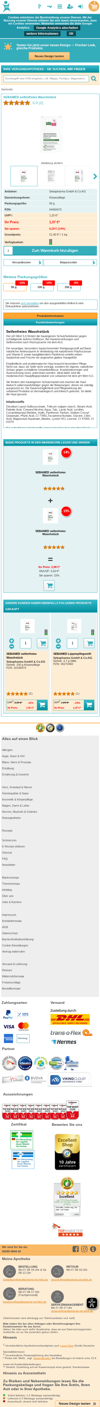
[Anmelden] (80, 6)
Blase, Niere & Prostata (16, 762)
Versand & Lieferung (14, 964)
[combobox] (46, 78)
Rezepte (7, 830)
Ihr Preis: (44, 567)
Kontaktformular (12, 920)
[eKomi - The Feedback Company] (40, 728)
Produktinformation (50, 315)
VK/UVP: (45, 571)
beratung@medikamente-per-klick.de (24, 1301)
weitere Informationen (42, 33)
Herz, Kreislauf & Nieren (17, 787)
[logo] (6, 7)
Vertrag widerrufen (13, 951)
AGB (5, 927)
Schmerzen (9, 840)
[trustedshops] (50, 728)
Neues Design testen (49, 56)
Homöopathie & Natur (15, 793)
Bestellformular (11, 988)
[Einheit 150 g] (68, 287)
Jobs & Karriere (12, 902)
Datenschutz (10, 933)
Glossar (7, 852)
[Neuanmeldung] (70, 6)
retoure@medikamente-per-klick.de (71, 1279)
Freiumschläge (11, 982)
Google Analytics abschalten (57, 28)
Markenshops (10, 877)
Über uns (8, 895)
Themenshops (11, 883)
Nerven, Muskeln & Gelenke (19, 811)
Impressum (9, 914)
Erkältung (8, 768)
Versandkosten (42, 1358)
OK (71, 33)
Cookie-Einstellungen (15, 945)
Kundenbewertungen (50, 322)
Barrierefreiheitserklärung (18, 939)
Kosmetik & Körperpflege (17, 799)
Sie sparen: (46, 575)
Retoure (7, 970)
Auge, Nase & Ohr (13, 756)
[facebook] (77, 1249)
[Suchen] (93, 78)
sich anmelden (30, 303)
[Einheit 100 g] (42, 287)
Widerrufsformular (13, 976)
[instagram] (85, 1249)
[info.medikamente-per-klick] (94, 1249)
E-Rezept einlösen (13, 846)
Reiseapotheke (11, 817)
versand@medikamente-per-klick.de (72, 1311)
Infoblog (7, 889)
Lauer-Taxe (67, 1345)
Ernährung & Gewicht (15, 774)
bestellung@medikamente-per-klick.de (25, 1279)
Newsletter (8, 864)
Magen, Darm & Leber (15, 805)
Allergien (7, 749)
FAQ (5, 858)
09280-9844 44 (11, 1251)
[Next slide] (95, 176)
